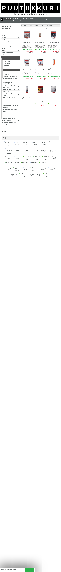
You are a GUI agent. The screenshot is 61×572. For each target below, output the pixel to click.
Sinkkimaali (6, 74)
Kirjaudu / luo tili (54, 1)
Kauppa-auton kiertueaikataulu (12, 20)
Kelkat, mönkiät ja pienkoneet (8, 129)
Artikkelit (22, 18)
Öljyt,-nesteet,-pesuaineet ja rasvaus (9, 98)
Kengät (3, 35)
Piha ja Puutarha (5, 126)
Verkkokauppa (8, 18)
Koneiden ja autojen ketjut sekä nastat (10, 79)
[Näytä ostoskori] (58, 20)
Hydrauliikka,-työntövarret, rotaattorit (9, 94)
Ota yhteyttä (23, 20)
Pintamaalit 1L (7, 61)
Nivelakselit (5, 107)
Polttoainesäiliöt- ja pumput (9, 100)
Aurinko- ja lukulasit (6, 30)
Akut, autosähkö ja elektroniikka (9, 122)
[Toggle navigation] (46, 20)
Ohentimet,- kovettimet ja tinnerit (11, 76)
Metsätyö (4, 39)
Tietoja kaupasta (29, 18)
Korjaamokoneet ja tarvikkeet (8, 52)
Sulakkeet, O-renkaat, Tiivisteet (10, 103)
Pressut (3, 50)
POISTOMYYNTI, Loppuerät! (8, 28)
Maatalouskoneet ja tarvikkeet (8, 56)
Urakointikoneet (5, 54)
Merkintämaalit (7, 72)
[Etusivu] (22, 25)
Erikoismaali (6, 67)
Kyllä (29, 570)
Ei (21, 570)
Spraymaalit (6, 65)
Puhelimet (4, 131)
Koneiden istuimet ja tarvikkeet (10, 109)
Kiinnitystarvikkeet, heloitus (9, 118)
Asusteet (4, 37)
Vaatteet (3, 33)
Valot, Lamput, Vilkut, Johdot (9, 89)
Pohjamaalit (6, 69)
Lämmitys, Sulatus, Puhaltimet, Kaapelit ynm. (10, 86)
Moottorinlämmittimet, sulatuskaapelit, (7, 83)
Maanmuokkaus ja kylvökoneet (10, 113)
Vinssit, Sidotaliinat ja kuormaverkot (11, 105)
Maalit (4, 59)
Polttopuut (4, 48)
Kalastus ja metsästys (7, 41)
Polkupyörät (4, 124)
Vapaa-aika (4, 43)
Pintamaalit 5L (7, 63)
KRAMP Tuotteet (6, 111)
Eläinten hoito (6, 91)
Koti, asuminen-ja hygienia (8, 46)
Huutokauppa (16, 18)
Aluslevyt (5, 116)
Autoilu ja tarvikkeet (6, 120)
